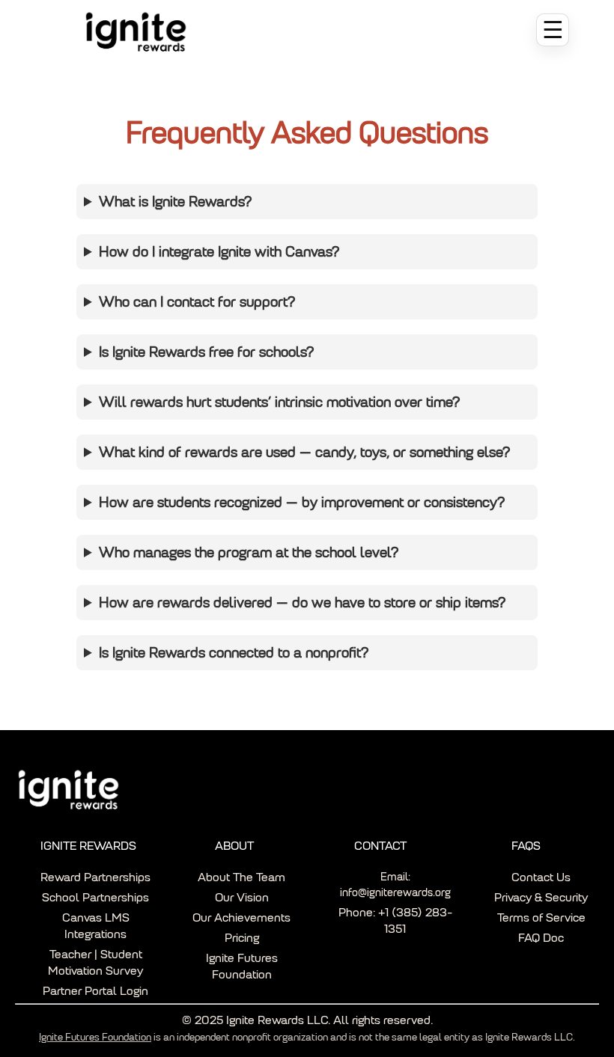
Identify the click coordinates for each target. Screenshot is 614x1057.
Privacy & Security (541, 897)
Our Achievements (241, 917)
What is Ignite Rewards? (175, 201)
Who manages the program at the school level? (248, 552)
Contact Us (541, 877)
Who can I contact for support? (197, 301)
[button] (552, 29)
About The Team (241, 877)
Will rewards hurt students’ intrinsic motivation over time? (279, 402)
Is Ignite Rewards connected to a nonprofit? (233, 652)
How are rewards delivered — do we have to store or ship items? (302, 602)
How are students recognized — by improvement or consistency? (302, 502)
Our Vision (242, 897)
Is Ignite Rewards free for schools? (206, 352)
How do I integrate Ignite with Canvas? (219, 251)
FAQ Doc (541, 938)
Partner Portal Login (95, 991)
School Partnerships (95, 897)
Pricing (242, 938)
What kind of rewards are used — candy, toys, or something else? (304, 452)
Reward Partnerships (95, 877)
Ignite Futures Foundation (95, 1037)
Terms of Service (541, 917)
